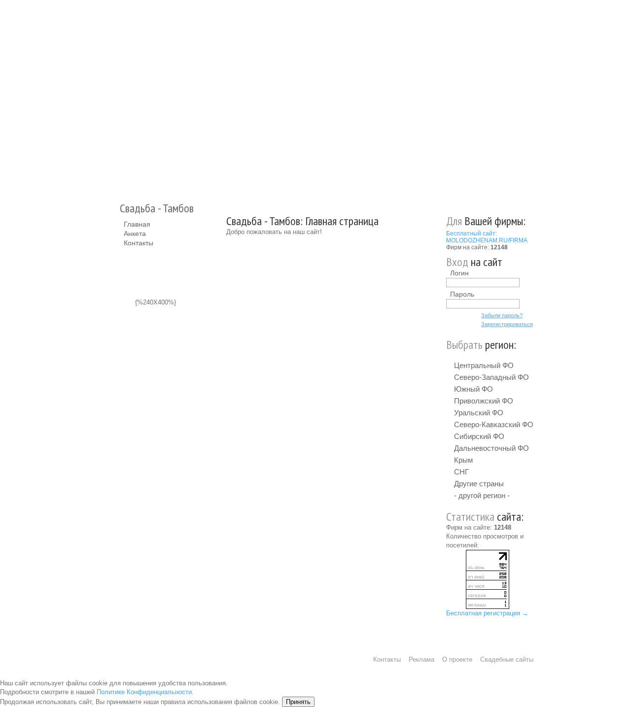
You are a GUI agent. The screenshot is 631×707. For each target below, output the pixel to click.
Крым (463, 460)
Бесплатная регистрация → (487, 613)
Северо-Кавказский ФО (493, 424)
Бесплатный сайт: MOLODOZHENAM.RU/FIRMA (486, 237)
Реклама (421, 659)
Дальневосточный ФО (491, 448)
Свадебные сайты (506, 659)
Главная (137, 224)
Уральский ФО (478, 412)
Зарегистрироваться (507, 324)
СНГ (461, 472)
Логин (459, 273)
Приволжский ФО (483, 401)
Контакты (138, 243)
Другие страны (479, 483)
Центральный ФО (484, 365)
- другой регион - (482, 495)
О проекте (457, 659)
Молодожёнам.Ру (127, 96)
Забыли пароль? (502, 315)
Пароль (462, 294)
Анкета (135, 233)
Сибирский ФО (479, 436)
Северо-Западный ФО (491, 377)
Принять (298, 702)
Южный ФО (473, 389)
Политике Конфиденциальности (144, 692)
